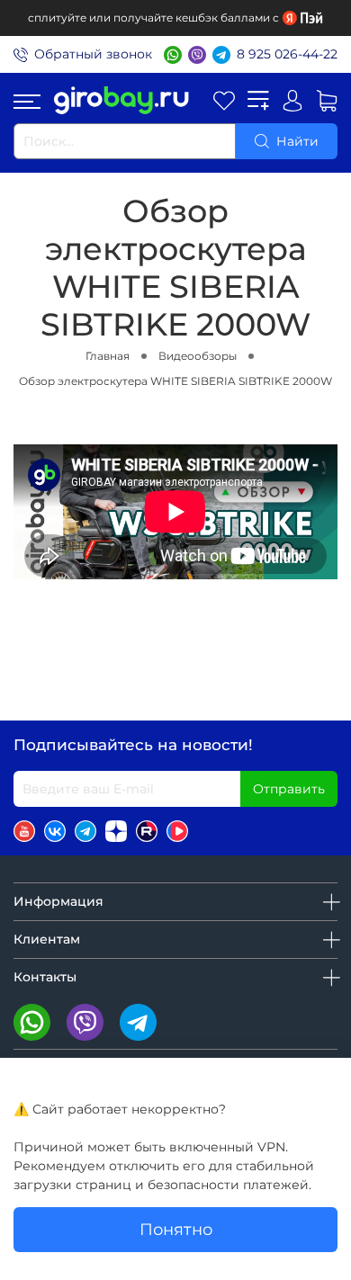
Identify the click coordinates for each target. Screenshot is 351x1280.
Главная (108, 356)
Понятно (176, 1229)
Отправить (289, 789)
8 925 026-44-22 (287, 54)
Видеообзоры (197, 356)
